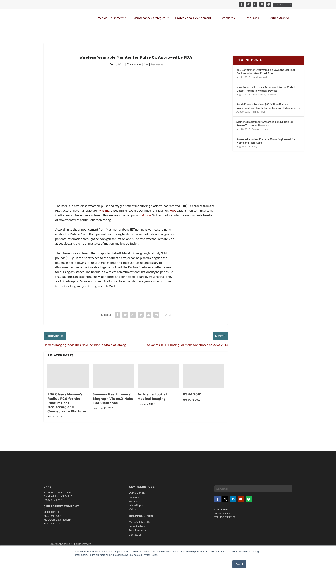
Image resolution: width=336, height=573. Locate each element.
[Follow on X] (225, 499)
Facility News (258, 111)
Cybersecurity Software (264, 94)
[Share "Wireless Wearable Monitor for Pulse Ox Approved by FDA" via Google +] (133, 315)
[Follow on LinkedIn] (233, 499)
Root (172, 210)
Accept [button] (239, 564)
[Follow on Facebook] (217, 499)
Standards (228, 18)
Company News (260, 129)
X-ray (254, 146)
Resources (252, 18)
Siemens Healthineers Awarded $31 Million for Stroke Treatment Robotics (264, 123)
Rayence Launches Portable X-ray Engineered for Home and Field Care (265, 140)
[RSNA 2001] (203, 376)
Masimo (104, 210)
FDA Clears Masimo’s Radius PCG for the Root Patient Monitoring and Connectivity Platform (66, 402)
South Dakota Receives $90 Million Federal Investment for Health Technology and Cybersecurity (268, 106)
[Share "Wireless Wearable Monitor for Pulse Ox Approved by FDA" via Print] (156, 315)
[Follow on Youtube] (241, 499)
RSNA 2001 (192, 394)
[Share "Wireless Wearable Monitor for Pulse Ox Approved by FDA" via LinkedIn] (141, 315)
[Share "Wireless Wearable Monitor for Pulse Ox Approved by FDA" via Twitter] (125, 315)
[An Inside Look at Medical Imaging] (158, 376)
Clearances (134, 64)
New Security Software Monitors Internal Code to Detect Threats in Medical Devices (266, 88)
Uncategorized (259, 77)
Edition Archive (279, 18)
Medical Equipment (111, 18)
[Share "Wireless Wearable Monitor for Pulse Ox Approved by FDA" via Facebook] (117, 315)
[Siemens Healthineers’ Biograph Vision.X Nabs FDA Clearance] (113, 376)
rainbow (145, 215)
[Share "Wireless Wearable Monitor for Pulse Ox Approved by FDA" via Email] (148, 315)
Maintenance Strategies (149, 18)
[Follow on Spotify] (249, 499)
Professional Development (193, 18)
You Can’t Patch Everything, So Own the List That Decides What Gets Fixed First (265, 71)
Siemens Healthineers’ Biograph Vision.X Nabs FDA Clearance (113, 398)
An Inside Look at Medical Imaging (152, 396)
